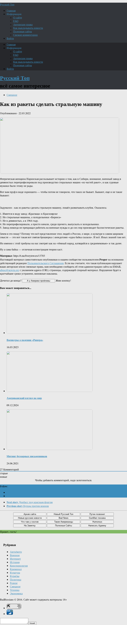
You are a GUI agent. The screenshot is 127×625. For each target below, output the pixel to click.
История (15, 562)
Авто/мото (16, 551)
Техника (14, 590)
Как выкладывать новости (28, 28)
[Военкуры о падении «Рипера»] (50, 332)
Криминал (16, 569)
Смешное (12, 95)
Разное (14, 583)
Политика (15, 579)
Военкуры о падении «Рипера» (25, 340)
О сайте (17, 17)
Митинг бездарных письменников (27, 456)
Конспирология (19, 565)
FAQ (15, 21)
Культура (15, 572)
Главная (11, 10)
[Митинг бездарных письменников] (50, 449)
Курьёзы (14, 576)
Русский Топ (7, 4)
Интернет (15, 558)
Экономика (16, 593)
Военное (15, 555)
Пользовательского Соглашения (45, 263)
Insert (32, 623)
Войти (10, 38)
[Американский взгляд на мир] (50, 391)
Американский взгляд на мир (24, 398)
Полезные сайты (22, 31)
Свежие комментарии (25, 35)
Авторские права (23, 24)
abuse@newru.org (9, 270)
